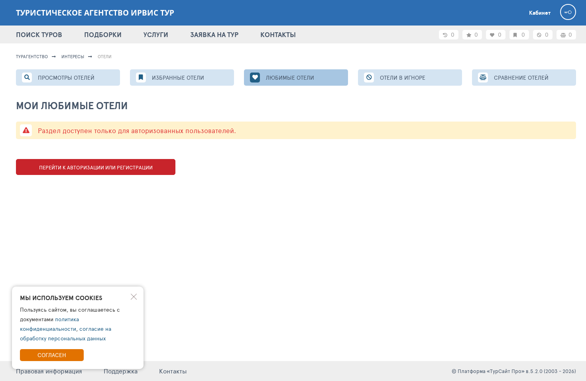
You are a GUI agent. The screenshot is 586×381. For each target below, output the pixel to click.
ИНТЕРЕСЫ (72, 56)
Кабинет (540, 13)
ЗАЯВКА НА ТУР (214, 34)
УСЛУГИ (156, 34)
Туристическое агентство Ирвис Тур (95, 13)
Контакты (173, 370)
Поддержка (121, 370)
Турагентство (32, 56)
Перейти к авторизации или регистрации (96, 167)
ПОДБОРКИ (103, 34)
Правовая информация (49, 370)
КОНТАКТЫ (278, 34)
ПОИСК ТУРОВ (39, 34)
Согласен (51, 355)
